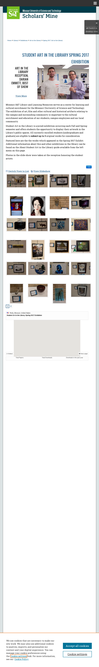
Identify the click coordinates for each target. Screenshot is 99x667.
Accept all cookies (77, 646)
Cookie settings (19, 656)
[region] (49, 650)
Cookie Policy (21, 659)
